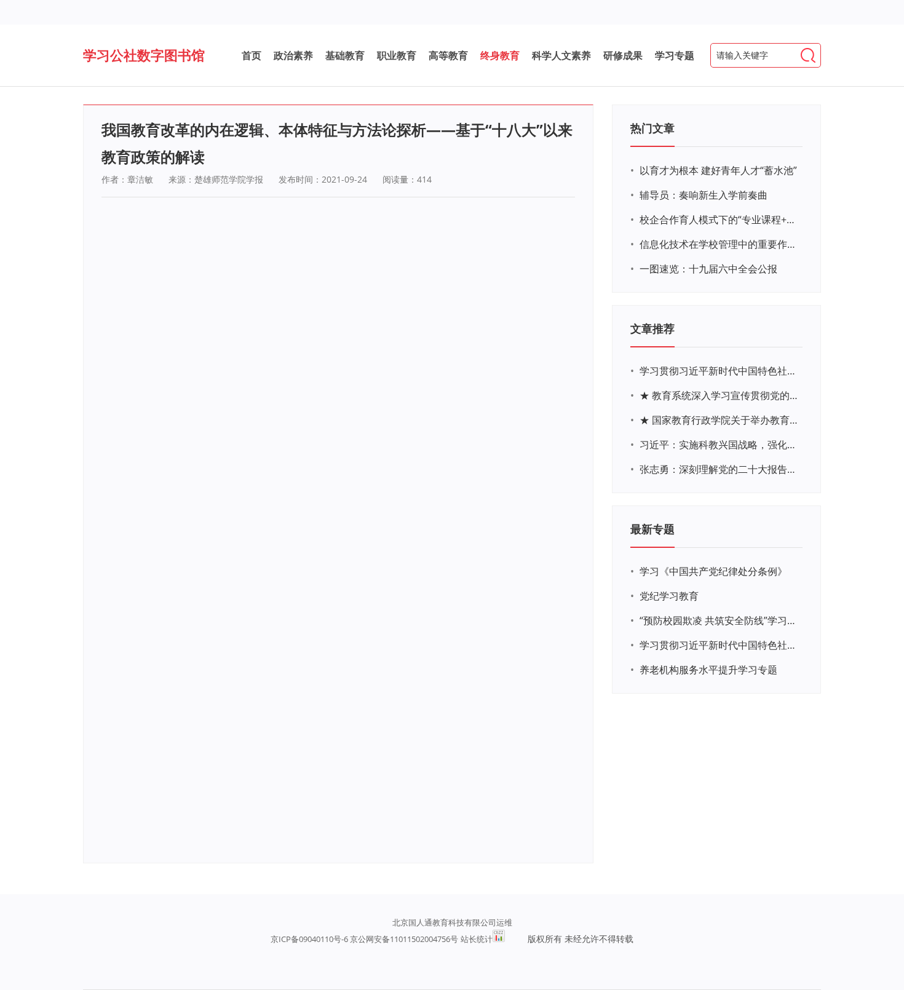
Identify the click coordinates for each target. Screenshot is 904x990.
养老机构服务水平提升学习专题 (708, 669)
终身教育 (500, 55)
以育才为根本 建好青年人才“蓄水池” (718, 170)
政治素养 (293, 55)
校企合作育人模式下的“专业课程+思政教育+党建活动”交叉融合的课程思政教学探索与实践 (719, 219)
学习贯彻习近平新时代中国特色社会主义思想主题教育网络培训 (719, 371)
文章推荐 (652, 328)
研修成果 (623, 55)
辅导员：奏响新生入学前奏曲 (703, 195)
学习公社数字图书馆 (144, 55)
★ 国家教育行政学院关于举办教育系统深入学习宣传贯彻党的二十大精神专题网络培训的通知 (719, 420)
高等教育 (448, 55)
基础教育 (345, 55)
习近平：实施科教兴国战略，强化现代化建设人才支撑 (719, 444)
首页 (251, 55)
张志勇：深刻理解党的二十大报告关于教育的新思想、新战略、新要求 (719, 469)
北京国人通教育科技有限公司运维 (452, 922)
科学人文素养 (561, 55)
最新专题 (652, 528)
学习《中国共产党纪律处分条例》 (713, 571)
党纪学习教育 (669, 596)
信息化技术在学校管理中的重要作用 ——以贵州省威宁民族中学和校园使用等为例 (719, 244)
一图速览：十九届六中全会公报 (708, 268)
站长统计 (477, 938)
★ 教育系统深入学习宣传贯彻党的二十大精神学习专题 (719, 395)
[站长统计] (499, 938)
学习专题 (674, 55)
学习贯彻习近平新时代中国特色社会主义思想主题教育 (719, 645)
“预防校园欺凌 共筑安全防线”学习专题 (719, 620)
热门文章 (652, 128)
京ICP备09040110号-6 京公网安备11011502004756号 (364, 938)
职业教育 (396, 55)
